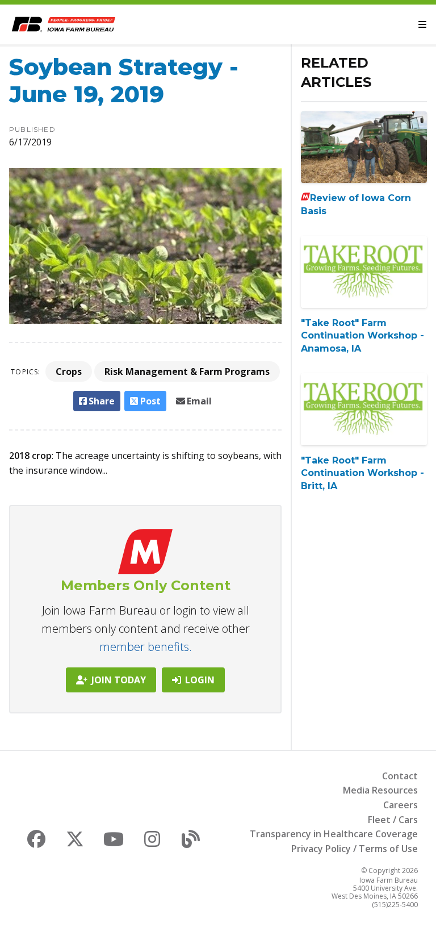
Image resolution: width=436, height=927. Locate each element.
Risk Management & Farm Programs (187, 371)
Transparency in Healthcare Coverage (334, 834)
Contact (400, 776)
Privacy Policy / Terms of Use (354, 848)
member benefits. (145, 646)
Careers (400, 805)
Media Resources (380, 790)
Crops (69, 371)
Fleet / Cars (393, 819)
